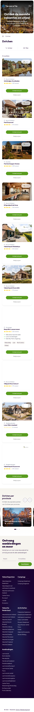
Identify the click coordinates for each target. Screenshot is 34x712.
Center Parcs (6, 595)
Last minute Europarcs (8, 676)
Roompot (5, 598)
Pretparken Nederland (24, 612)
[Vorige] (25, 500)
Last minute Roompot (8, 666)
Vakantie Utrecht (7, 619)
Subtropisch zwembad (24, 617)
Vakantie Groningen (8, 639)
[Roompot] (14, 701)
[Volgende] (30, 500)
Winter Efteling (22, 634)
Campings (21, 577)
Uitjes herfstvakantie (24, 632)
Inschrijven (25, 564)
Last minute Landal (7, 673)
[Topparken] (25, 701)
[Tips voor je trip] (9, 5)
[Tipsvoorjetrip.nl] (3, 36)
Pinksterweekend (7, 663)
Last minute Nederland (8, 681)
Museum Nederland (23, 622)
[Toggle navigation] (30, 6)
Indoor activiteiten (23, 619)
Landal (4, 600)
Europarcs (5, 603)
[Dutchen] (30, 705)
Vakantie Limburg (7, 627)
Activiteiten (22, 608)
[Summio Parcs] (14, 705)
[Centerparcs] (4, 701)
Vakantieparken (8, 577)
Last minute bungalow (8, 678)
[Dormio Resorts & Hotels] (4, 705)
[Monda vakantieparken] (30, 701)
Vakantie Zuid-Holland (8, 617)
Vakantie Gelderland (8, 629)
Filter (27, 48)
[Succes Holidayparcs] (9, 705)
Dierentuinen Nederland (24, 614)
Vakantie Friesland (7, 642)
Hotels (19, 629)
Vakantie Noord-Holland (9, 614)
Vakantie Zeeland (7, 644)
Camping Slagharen (23, 583)
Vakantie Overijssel (7, 632)
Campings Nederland (24, 581)
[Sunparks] (20, 705)
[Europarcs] (20, 701)
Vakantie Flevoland (7, 637)
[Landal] (9, 701)
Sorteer (10, 48)
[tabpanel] (17, 517)
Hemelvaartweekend (8, 661)
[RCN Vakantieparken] (25, 705)
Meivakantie (5, 658)
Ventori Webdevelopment (23, 709)
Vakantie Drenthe (7, 634)
